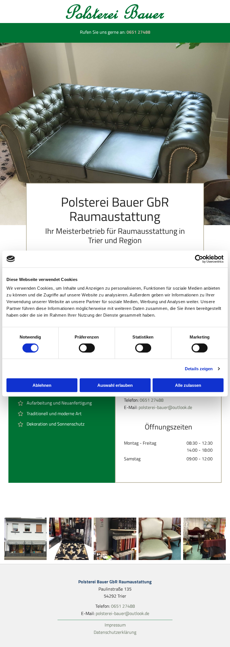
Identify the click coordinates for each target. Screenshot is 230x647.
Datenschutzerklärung (115, 632)
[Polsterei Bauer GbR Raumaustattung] (115, 11)
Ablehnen (42, 385)
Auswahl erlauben (115, 385)
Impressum (115, 624)
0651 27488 (138, 32)
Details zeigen (199, 368)
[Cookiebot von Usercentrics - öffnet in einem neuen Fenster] (199, 259)
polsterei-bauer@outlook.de (165, 407)
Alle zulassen (188, 385)
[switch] (87, 347)
